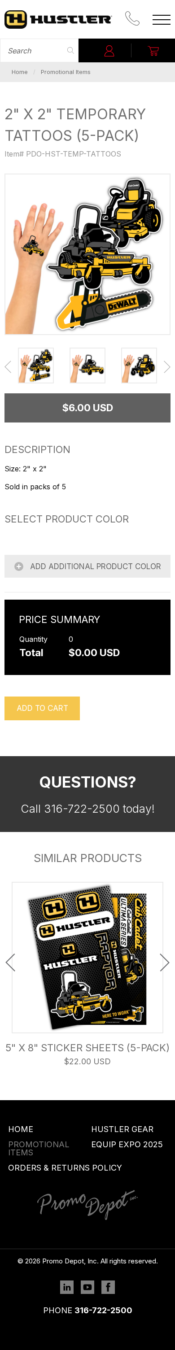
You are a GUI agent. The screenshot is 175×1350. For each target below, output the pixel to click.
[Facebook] (108, 1288)
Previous (7, 367)
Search (71, 50)
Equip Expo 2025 (127, 1144)
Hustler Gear (122, 1129)
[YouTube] (87, 1288)
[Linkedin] (67, 1288)
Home (20, 71)
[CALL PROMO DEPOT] (132, 19)
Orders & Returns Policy (65, 1167)
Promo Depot (58, 19)
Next (167, 367)
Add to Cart (42, 708)
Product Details (87, 957)
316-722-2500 (103, 1310)
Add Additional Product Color (94, 566)
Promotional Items (66, 71)
